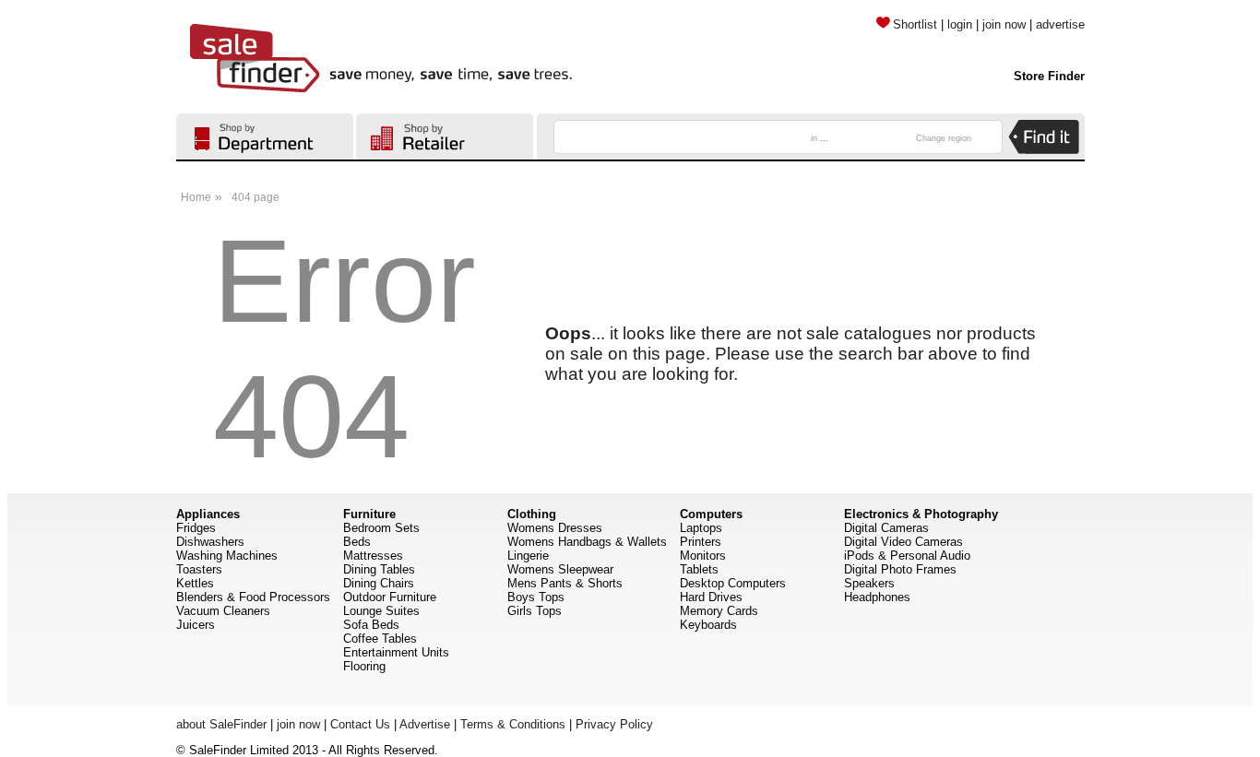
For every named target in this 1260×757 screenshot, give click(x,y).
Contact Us (360, 724)
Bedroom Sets (381, 528)
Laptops (701, 528)
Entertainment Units (396, 652)
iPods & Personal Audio (907, 555)
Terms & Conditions (512, 724)
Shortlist (915, 24)
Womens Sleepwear (560, 569)
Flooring (364, 666)
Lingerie (528, 555)
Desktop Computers (733, 583)
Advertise (424, 724)
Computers (711, 514)
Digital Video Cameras (903, 542)
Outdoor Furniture (389, 597)
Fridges (196, 528)
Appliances (208, 514)
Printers (700, 542)
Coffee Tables (380, 638)
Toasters (199, 569)
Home (196, 197)
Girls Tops (534, 611)
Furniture (369, 514)
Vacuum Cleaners (223, 611)
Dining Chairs (378, 583)
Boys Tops (536, 597)
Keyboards (708, 625)
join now (1004, 24)
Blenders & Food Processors (253, 597)
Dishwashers (210, 542)
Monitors (703, 555)
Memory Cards (719, 611)
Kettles (195, 583)
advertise (1060, 24)
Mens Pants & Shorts (565, 583)
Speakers (869, 583)
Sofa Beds (371, 625)
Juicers (195, 625)
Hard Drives (711, 597)
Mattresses (373, 555)
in (819, 138)
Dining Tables (379, 569)
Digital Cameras (886, 528)
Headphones (877, 597)
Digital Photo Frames (900, 569)
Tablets (699, 569)
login (959, 24)
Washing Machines (227, 555)
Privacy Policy (614, 724)
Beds (357, 542)
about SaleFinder (221, 724)
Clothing (531, 514)
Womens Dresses (554, 528)
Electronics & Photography (921, 514)
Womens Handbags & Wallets (587, 542)
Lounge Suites (381, 611)
